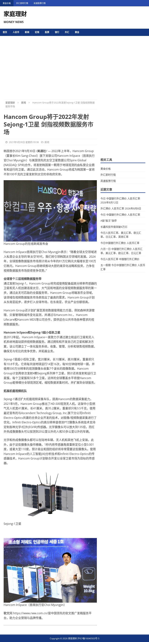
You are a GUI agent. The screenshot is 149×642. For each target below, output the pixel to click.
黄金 (77, 32)
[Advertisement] (74, 65)
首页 (5, 32)
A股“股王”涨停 (108, 220)
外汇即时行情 (22, 3)
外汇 (67, 32)
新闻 (27, 32)
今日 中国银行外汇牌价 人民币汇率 (120, 214)
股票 (47, 32)
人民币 (16, 32)
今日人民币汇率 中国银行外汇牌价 (119, 259)
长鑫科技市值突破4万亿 (113, 226)
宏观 (37, 32)
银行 (57, 32)
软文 (6, 613)
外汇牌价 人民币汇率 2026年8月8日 (120, 208)
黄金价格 (7, 3)
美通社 (41, 151)
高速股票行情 (40, 3)
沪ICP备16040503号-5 (88, 638)
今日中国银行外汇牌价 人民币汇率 (119, 243)
